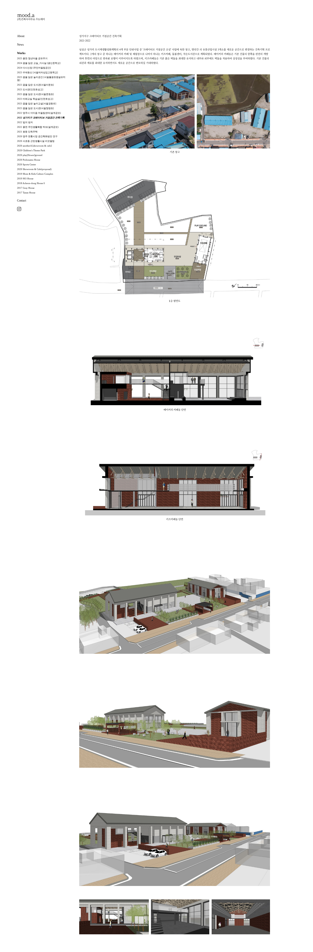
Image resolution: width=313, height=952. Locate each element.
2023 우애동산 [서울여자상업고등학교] (37, 72)
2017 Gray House (25, 188)
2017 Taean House (26, 192)
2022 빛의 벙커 (25, 122)
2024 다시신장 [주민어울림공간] (34, 67)
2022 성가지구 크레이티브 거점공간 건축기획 (41, 117)
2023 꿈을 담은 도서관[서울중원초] (35, 94)
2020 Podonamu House (28, 159)
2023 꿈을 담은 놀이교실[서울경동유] (36, 103)
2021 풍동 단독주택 (27, 131)
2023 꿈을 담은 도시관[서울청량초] (35, 108)
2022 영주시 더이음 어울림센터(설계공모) (39, 113)
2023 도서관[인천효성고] (30, 89)
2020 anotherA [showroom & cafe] (34, 145)
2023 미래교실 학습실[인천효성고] (35, 99)
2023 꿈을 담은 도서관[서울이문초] (35, 85)
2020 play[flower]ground (29, 155)
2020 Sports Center (26, 164)
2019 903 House (25, 178)
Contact (21, 200)
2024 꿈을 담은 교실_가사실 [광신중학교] (38, 63)
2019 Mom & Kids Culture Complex (35, 174)
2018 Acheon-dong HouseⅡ (31, 183)
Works (21, 53)
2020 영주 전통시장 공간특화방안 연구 (37, 136)
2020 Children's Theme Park (31, 150)
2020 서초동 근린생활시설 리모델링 (36, 141)
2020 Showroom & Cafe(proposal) (34, 169)
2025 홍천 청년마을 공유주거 (32, 58)
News (20, 44)
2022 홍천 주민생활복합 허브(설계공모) (38, 127)
